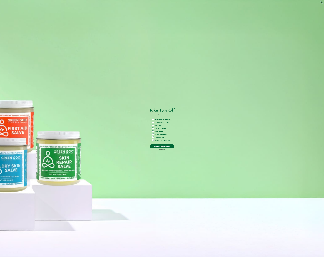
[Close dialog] (321, 2)
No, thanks (162, 149)
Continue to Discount (162, 146)
